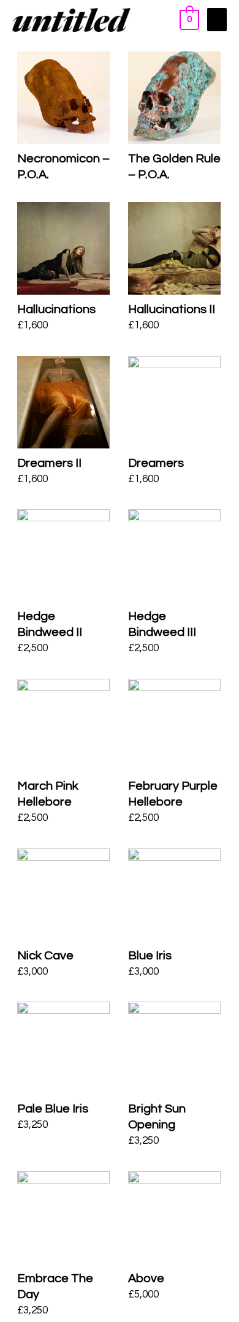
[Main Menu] (217, 19)
